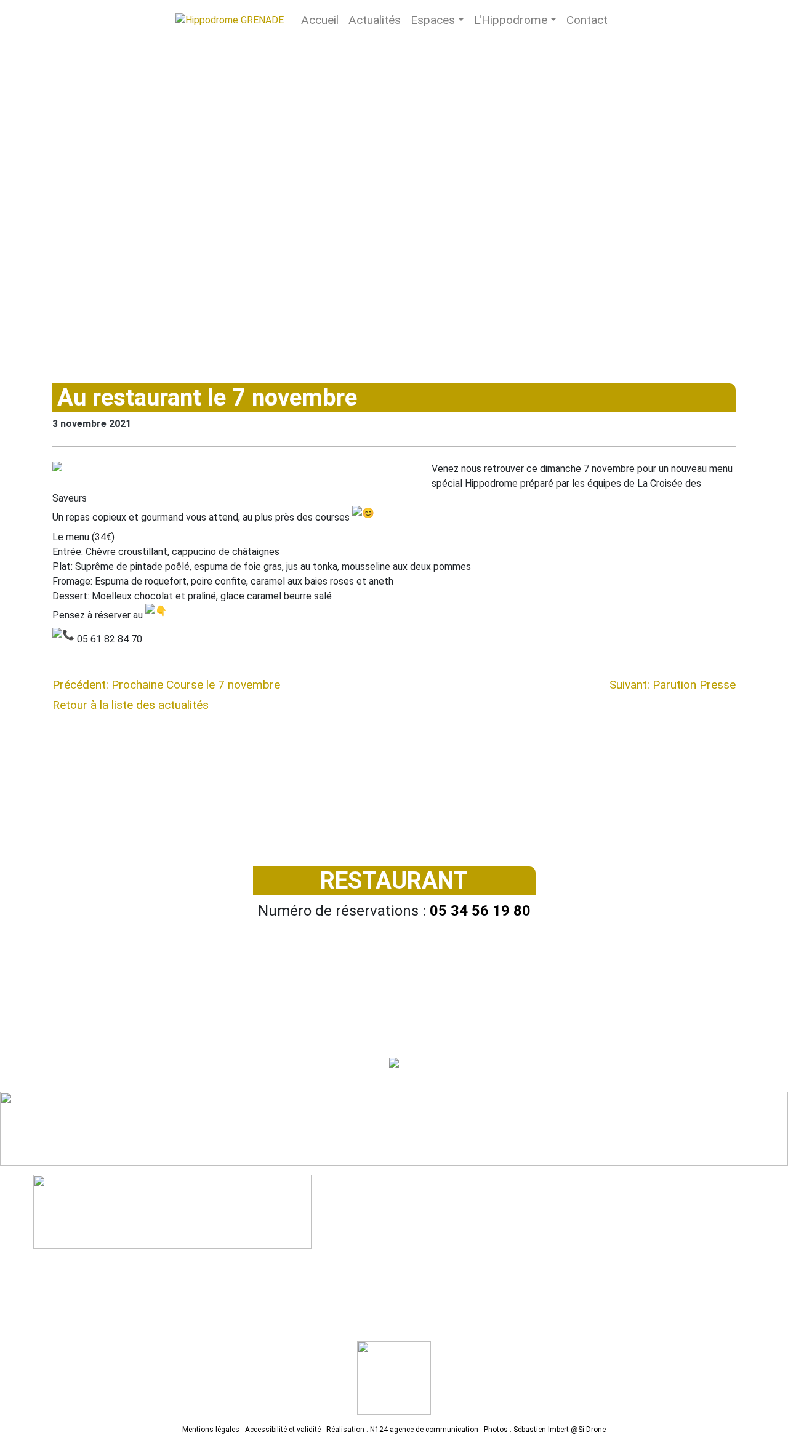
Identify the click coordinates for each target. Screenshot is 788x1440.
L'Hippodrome (510, 20)
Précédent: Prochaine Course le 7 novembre (166, 685)
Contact (587, 20)
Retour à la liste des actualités (130, 705)
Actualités (374, 20)
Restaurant (394, 880)
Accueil (320, 20)
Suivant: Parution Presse (672, 685)
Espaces (433, 20)
